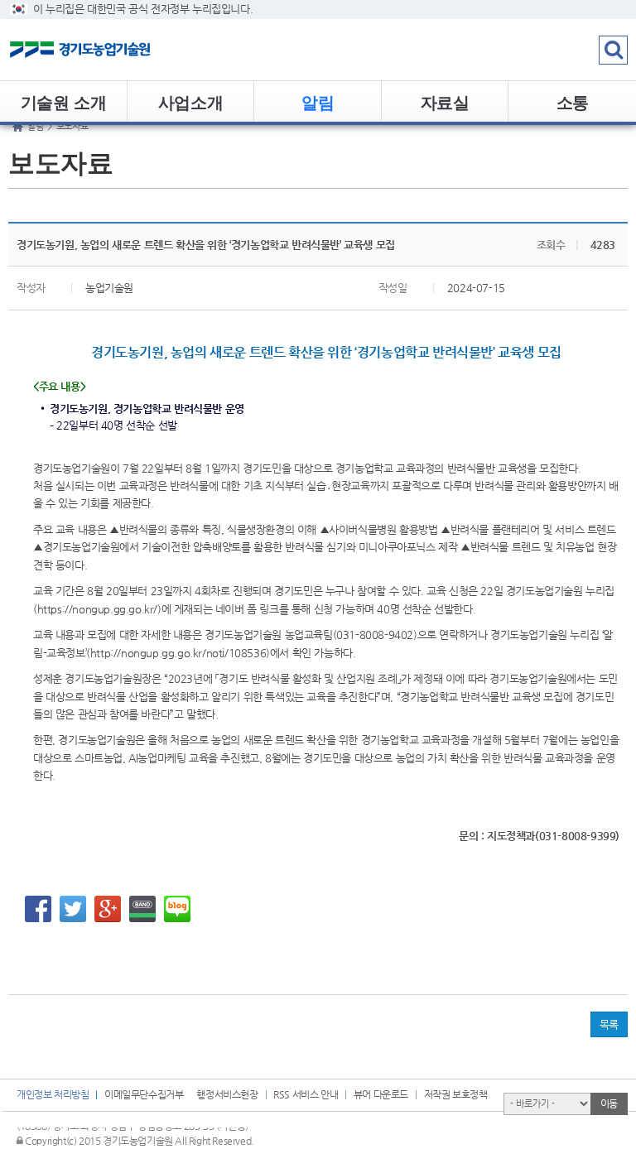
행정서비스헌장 (227, 1094)
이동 (609, 1103)
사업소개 (190, 101)
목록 (609, 1024)
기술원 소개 (64, 101)
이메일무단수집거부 (143, 1094)
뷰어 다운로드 (381, 1094)
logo (103, 49)
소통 (572, 101)
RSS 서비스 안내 (305, 1094)
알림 (317, 101)
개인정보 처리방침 (53, 1094)
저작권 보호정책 (456, 1094)
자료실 (445, 101)
